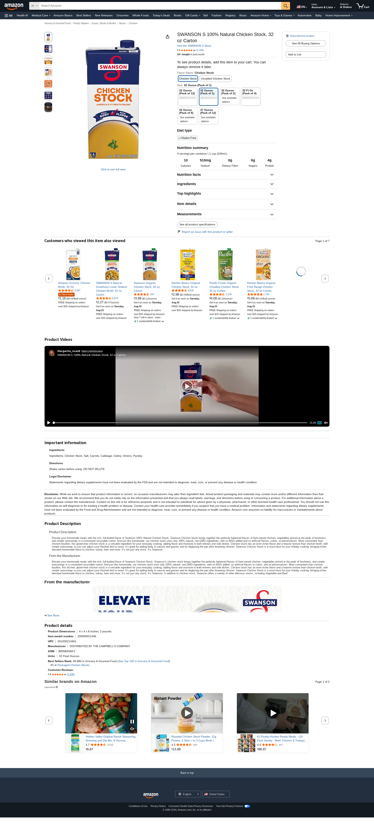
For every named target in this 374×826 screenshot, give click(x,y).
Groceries (122, 15)
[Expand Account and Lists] (334, 7)
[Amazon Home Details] (270, 15)
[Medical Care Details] (50, 15)
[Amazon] (14, 6)
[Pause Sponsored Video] (132, 721)
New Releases (104, 15)
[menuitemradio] (319, 422)
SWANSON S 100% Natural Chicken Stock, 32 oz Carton (91, 354)
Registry (230, 15)
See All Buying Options (306, 43)
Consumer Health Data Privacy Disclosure (190, 806)
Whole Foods (140, 15)
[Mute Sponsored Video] (132, 729)
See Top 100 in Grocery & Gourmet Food (143, 661)
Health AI (22, 15)
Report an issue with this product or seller (207, 231)
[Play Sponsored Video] (187, 713)
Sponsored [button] (49, 687)
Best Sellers (83, 15)
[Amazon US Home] (150, 796)
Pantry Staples (81, 23)
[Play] (48, 422)
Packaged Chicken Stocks (73, 665)
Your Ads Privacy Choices (229, 806)
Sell (205, 15)
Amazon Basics (63, 15)
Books (177, 15)
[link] (74, 285)
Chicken (133, 23)
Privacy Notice (158, 806)
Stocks (122, 23)
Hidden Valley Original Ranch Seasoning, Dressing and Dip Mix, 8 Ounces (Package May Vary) (111, 738)
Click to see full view (113, 169)
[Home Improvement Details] (352, 15)
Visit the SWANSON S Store (194, 45)
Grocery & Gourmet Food (57, 23)
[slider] (180, 422)
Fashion (216, 15)
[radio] (48, 37)
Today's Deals (161, 15)
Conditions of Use (138, 806)
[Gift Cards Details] (199, 15)
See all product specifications (197, 224)
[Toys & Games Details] (294, 15)
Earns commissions (92, 350)
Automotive (304, 15)
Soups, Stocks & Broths (104, 23)
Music (243, 15)
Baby (318, 15)
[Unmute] (326, 423)
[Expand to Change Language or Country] (306, 7)
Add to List (294, 54)
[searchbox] (160, 6)
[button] (8, 15)
